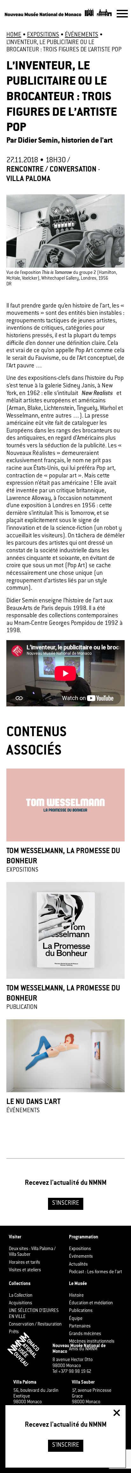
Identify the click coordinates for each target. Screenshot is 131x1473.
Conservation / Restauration (35, 1324)
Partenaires (80, 1326)
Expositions (80, 1249)
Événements (81, 1257)
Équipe (75, 1318)
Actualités (78, 1264)
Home (13, 35)
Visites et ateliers (25, 1270)
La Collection (20, 1296)
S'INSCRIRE (65, 1203)
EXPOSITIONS (43, 35)
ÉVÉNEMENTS (81, 35)
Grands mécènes (85, 1334)
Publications (81, 1311)
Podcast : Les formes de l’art (95, 1272)
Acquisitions (20, 1303)
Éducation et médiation (91, 1303)
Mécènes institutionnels (91, 1342)
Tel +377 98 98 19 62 (71, 1372)
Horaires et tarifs (24, 1262)
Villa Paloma (28, 179)
